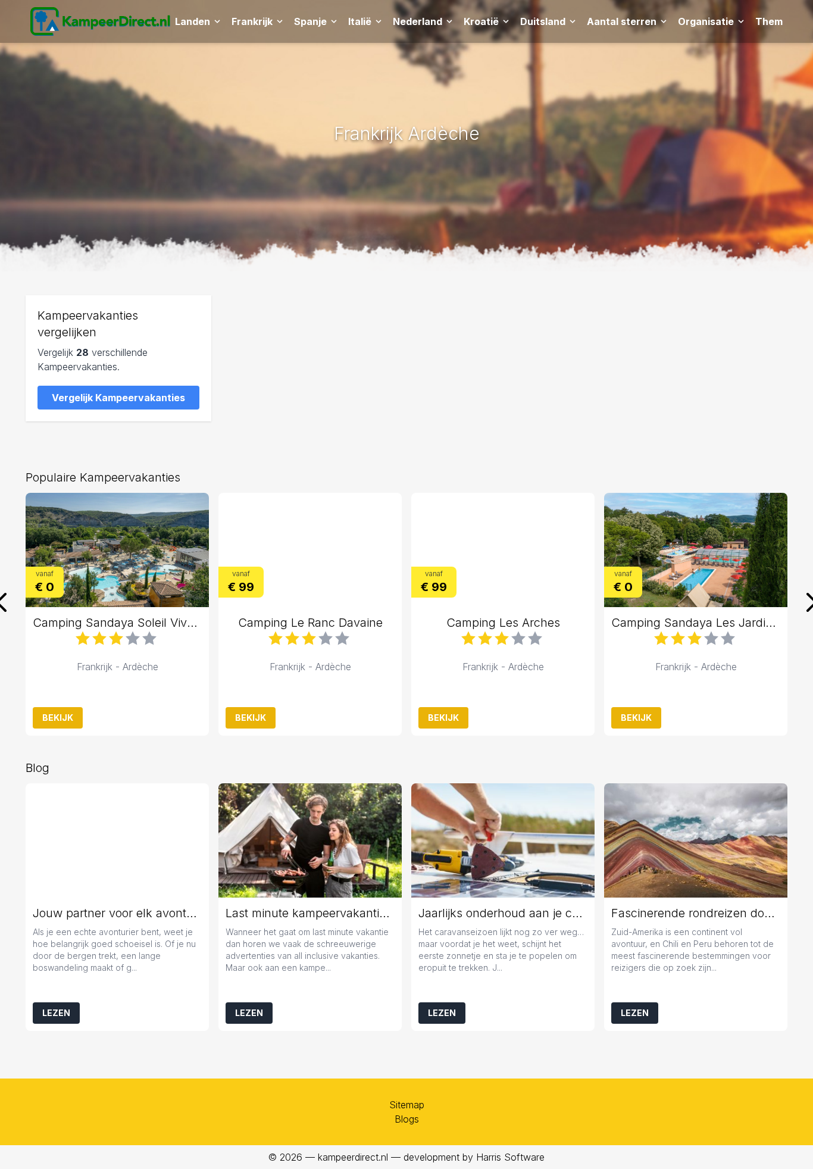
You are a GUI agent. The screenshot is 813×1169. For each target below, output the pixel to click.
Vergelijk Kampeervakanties (118, 398)
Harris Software (510, 1157)
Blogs (407, 1119)
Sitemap (406, 1105)
